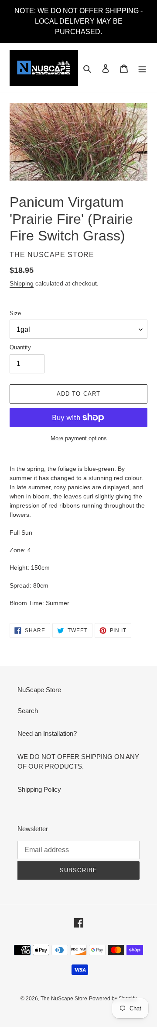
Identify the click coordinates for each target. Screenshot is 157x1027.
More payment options (79, 438)
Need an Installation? (47, 733)
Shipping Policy (39, 789)
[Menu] (142, 68)
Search (27, 710)
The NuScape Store (64, 999)
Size (15, 313)
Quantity (20, 347)
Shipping (22, 283)
